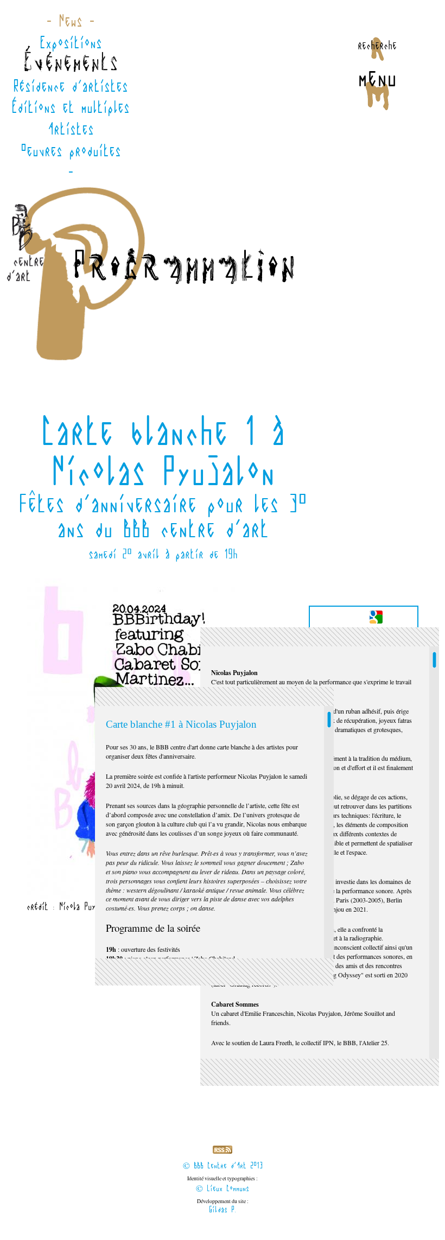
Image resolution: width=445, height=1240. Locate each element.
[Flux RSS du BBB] (222, 1151)
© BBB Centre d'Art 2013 (223, 1166)
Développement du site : (223, 1206)
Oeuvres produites (71, 151)
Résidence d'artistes (70, 86)
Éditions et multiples (70, 107)
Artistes (71, 129)
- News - (70, 21)
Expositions (71, 43)
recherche (377, 45)
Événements (70, 64)
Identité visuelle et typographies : (222, 1184)
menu (377, 77)
